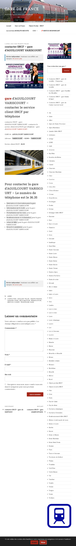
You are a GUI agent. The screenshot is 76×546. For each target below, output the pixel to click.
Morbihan (52, 368)
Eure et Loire (53, 224)
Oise (50, 390)
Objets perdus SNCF (55, 383)
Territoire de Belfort (56, 457)
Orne (50, 394)
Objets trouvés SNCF (56, 387)
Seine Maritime (54, 438)
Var (50, 475)
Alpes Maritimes (54, 128)
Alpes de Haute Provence (57, 124)
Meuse (51, 357)
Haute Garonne (54, 250)
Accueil (8, 26)
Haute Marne (53, 257)
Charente (52, 168)
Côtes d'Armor (54, 190)
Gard (50, 231)
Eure (50, 220)
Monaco (51, 364)
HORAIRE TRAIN (23, 299)
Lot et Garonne (54, 331)
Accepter (34, 542)
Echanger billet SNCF (56, 213)
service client (14, 302)
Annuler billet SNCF (55, 131)
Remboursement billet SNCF (58, 416)
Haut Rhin (52, 246)
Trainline (52, 464)
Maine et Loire (54, 339)
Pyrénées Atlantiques (56, 409)
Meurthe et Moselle (55, 353)
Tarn (50, 450)
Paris (50, 398)
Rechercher (66, 70)
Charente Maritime (55, 172)
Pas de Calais (53, 401)
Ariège (51, 139)
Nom (7, 355)
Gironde (51, 239)
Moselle (51, 372)
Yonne (51, 494)
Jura (50, 302)
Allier (50, 120)
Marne (51, 346)
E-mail (8, 365)
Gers (50, 235)
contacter (12, 299)
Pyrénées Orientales (55, 413)
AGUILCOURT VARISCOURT (16, 129)
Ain (50, 113)
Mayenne (52, 350)
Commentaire (11, 328)
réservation (36, 300)
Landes (51, 305)
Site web (8, 374)
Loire (51, 316)
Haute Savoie (53, 264)
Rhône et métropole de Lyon (58, 420)
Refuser (43, 542)
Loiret (51, 324)
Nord (50, 379)
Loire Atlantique (54, 320)
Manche (51, 342)
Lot (50, 327)
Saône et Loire (54, 424)
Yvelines (51, 498)
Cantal (51, 164)
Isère (50, 298)
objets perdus (36, 299)
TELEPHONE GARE (27, 302)
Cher (50, 176)
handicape (52, 242)
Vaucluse (52, 479)
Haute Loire (53, 253)
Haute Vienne (53, 268)
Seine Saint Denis (54, 442)
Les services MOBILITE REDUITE (17, 31)
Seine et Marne (54, 435)
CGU (34, 31)
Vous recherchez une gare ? (56, 66)
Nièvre (51, 376)
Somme (51, 446)
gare (8, 98)
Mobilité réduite (54, 361)
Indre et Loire (53, 294)
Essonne (51, 216)
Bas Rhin (52, 153)
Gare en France (20, 26)
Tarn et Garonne (54, 453)
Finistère (52, 227)
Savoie (51, 431)
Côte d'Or (52, 187)
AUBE (51, 142)
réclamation (24, 300)
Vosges (51, 490)
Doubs (51, 205)
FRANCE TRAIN (23, 43)
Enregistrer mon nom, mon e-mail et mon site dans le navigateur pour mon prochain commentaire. (24, 386)
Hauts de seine (54, 279)
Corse (51, 183)
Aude (50, 146)
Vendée (51, 483)
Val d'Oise (52, 468)
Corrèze (52, 179)
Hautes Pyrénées (54, 276)
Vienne (51, 487)
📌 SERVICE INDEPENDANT (50, 31)
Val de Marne (53, 472)
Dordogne (52, 201)
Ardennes (52, 135)
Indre (50, 290)
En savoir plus (17, 59)
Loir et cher (53, 309)
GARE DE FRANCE (22, 9)
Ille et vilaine (53, 287)
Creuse (51, 194)
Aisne (10, 296)
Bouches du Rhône (55, 157)
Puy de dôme (53, 405)
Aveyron (51, 150)
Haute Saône (53, 261)
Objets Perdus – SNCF (36, 26)
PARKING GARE (13, 300)
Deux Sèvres (53, 198)
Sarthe (51, 427)
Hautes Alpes (53, 272)
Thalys (51, 461)
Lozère (51, 335)
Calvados (52, 161)
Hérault (51, 283)
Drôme (51, 209)
